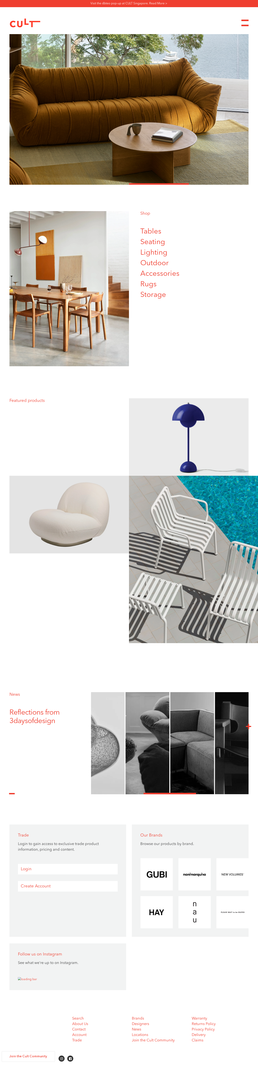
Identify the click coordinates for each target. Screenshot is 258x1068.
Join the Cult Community (153, 1040)
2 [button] (99, 184)
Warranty (199, 1018)
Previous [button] (12, 791)
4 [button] (219, 184)
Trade (77, 1040)
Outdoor (154, 263)
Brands (138, 1018)
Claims (197, 1040)
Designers (140, 1024)
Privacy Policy (203, 1029)
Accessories (159, 273)
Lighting (153, 252)
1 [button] (39, 184)
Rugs (148, 284)
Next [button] (248, 726)
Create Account (36, 886)
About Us (80, 1024)
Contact (79, 1029)
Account (79, 1035)
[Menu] (245, 23)
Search (78, 1018)
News (14, 695)
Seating (152, 242)
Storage (153, 295)
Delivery (199, 1035)
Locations (140, 1035)
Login (26, 869)
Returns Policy (204, 1024)
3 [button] (159, 184)
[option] (129, 109)
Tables (150, 231)
